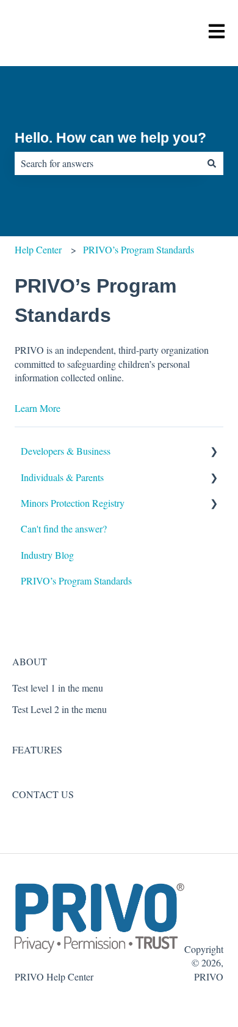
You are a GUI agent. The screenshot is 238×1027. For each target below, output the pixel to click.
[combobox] (107, 163)
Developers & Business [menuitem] (65, 450)
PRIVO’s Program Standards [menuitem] (76, 580)
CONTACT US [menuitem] (43, 794)
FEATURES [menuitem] (37, 749)
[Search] (211, 163)
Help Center (38, 249)
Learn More (37, 407)
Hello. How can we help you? (110, 138)
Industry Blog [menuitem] (47, 554)
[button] (213, 452)
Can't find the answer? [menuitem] (64, 528)
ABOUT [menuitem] (29, 661)
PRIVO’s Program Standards (138, 249)
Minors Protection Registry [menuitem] (72, 502)
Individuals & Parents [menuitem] (62, 477)
